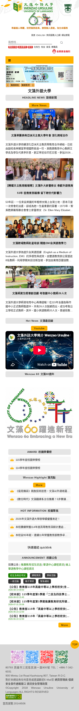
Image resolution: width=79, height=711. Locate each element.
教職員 (54, 47)
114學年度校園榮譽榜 (28, 467)
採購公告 (13, 564)
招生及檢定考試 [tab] (18, 575)
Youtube (39, 328)
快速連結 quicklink (40, 547)
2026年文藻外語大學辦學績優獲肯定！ (38, 518)
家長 (48, 47)
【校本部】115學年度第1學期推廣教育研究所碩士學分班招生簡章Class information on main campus (39, 601)
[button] (11, 76)
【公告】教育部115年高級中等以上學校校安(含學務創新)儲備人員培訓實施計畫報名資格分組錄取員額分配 (39, 587)
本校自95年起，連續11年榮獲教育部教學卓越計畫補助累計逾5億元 (41, 535)
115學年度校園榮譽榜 (28, 459)
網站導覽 (66, 35)
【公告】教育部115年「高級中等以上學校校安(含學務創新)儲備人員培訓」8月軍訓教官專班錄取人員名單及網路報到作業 (38, 609)
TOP (75, 644)
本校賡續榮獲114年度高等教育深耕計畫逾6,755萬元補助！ (39, 527)
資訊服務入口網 (53, 35)
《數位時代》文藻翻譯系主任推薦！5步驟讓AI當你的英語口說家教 (42, 499)
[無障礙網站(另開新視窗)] (14, 696)
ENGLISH (40, 35)
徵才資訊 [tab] (29, 581)
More (39, 485)
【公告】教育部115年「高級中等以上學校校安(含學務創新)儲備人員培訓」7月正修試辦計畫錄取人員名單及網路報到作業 (38, 616)
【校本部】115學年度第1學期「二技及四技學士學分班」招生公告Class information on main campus (39, 594)
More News (39, 105)
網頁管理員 (61, 679)
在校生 (37, 47)
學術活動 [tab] (51, 575)
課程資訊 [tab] (36, 575)
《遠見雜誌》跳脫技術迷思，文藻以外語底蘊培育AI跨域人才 (43, 491)
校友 (43, 47)
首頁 (33, 35)
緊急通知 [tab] (44, 581)
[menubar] (9, 60)
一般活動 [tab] (14, 581)
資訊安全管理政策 (37, 683)
